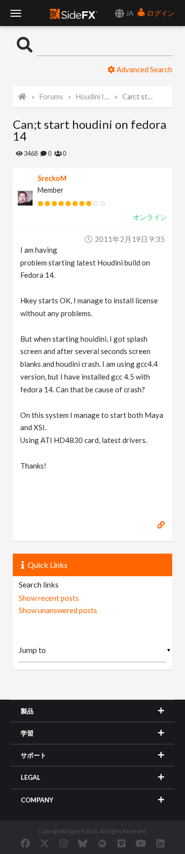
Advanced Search (143, 69)
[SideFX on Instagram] (64, 843)
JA (129, 13)
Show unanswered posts (58, 610)
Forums (51, 96)
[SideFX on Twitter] (44, 843)
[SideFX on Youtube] (141, 843)
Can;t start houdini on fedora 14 (139, 96)
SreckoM (52, 178)
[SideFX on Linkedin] (160, 843)
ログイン (160, 13)
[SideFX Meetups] (102, 843)
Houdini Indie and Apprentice (93, 96)
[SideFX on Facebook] (25, 843)
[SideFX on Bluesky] (82, 843)
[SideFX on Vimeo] (121, 843)
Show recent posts (49, 597)
